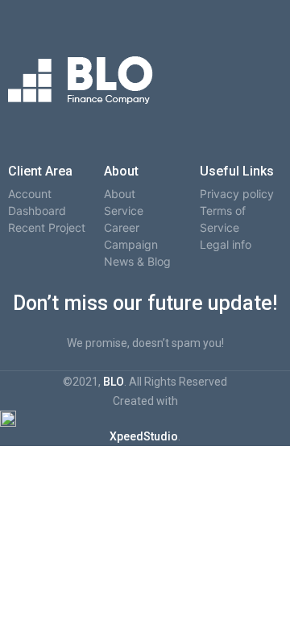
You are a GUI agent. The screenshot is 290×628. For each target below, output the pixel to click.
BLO (113, 381)
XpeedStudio (144, 436)
